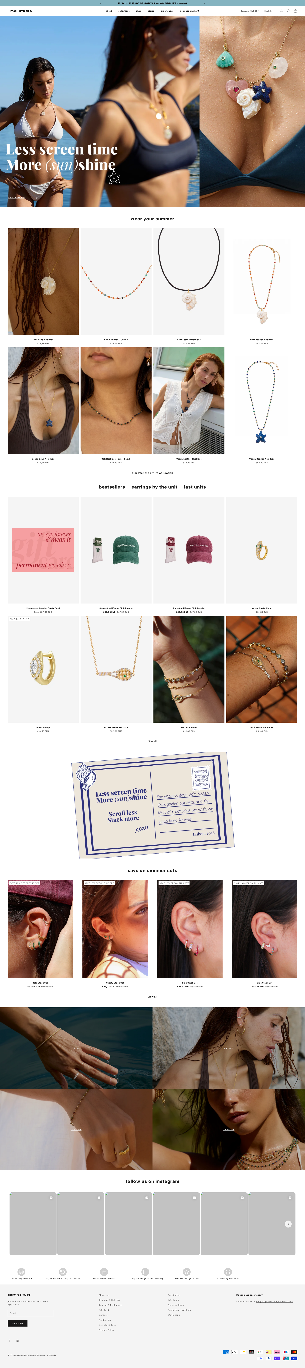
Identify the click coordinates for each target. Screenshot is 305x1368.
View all (153, 741)
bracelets (76, 1129)
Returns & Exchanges (110, 1305)
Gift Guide (173, 1300)
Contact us (105, 1320)
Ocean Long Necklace (43, 459)
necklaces (228, 1129)
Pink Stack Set (189, 983)
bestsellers (112, 487)
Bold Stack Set (40, 983)
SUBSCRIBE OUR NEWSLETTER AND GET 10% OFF (152, 3)
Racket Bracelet (189, 727)
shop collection (16, 197)
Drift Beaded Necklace (262, 340)
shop (138, 11)
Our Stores (174, 1295)
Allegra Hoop (43, 727)
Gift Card (104, 1310)
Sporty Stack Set (115, 983)
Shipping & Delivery (109, 1300)
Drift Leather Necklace (189, 340)
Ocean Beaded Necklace (261, 459)
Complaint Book (107, 1325)
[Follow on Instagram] (17, 1341)
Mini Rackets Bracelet (262, 727)
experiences (167, 11)
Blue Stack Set (264, 983)
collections (124, 11)
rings (76, 1048)
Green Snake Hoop (262, 608)
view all (152, 996)
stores (151, 11)
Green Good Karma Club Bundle (115, 608)
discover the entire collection (152, 473)
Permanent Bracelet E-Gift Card (43, 608)
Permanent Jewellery (179, 1310)
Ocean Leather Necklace (189, 459)
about (109, 11)
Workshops (174, 1315)
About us (103, 1295)
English (268, 11)
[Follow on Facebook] (9, 1341)
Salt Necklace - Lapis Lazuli (116, 459)
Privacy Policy (106, 1330)
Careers (103, 1315)
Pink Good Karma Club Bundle (189, 608)
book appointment (189, 11)
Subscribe (17, 1323)
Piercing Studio (176, 1305)
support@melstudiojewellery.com (274, 1301)
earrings (228, 1048)
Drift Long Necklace (43, 340)
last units (195, 487)
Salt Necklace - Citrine (116, 340)
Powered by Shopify (46, 1355)
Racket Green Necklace (116, 727)
